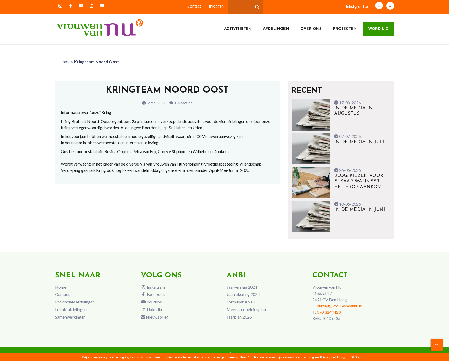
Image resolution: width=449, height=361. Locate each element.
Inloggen (216, 6)
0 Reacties (183, 102)
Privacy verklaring (332, 357)
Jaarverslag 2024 (242, 286)
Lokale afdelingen (71, 309)
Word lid (378, 29)
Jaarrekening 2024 (243, 294)
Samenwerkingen (70, 316)
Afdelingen (276, 29)
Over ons (311, 29)
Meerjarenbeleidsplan (246, 309)
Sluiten (356, 357)
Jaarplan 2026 (239, 316)
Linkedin (154, 309)
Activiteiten (238, 29)
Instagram (155, 286)
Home (64, 61)
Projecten (345, 29)
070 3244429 (329, 311)
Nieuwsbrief (156, 316)
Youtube (154, 301)
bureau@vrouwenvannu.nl (339, 305)
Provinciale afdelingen (75, 301)
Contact (194, 6)
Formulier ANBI (241, 301)
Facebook (155, 294)
